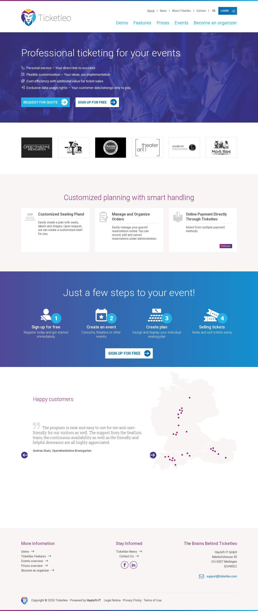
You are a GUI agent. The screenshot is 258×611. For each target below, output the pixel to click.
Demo (122, 22)
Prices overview (32, 566)
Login (225, 10)
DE (214, 10)
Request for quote (40, 102)
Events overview (32, 561)
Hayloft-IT (94, 600)
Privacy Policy (132, 600)
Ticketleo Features (33, 556)
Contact (201, 10)
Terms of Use (153, 600)
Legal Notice (112, 600)
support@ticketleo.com (221, 576)
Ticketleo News (126, 551)
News (163, 10)
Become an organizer (215, 22)
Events (181, 22)
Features (142, 22)
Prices (163, 22)
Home (150, 10)
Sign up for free (92, 102)
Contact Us (126, 556)
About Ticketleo (181, 10)
